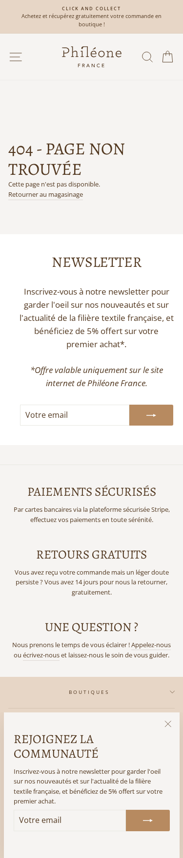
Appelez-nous (151, 644)
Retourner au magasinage (45, 194)
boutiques (89, 692)
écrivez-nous (41, 655)
